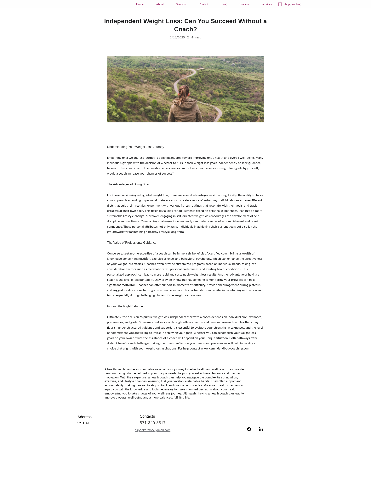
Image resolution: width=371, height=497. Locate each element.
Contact (203, 4)
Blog (223, 4)
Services (181, 4)
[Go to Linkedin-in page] (261, 429)
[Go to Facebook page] (249, 429)
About (160, 4)
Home (140, 4)
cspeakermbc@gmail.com (152, 430)
